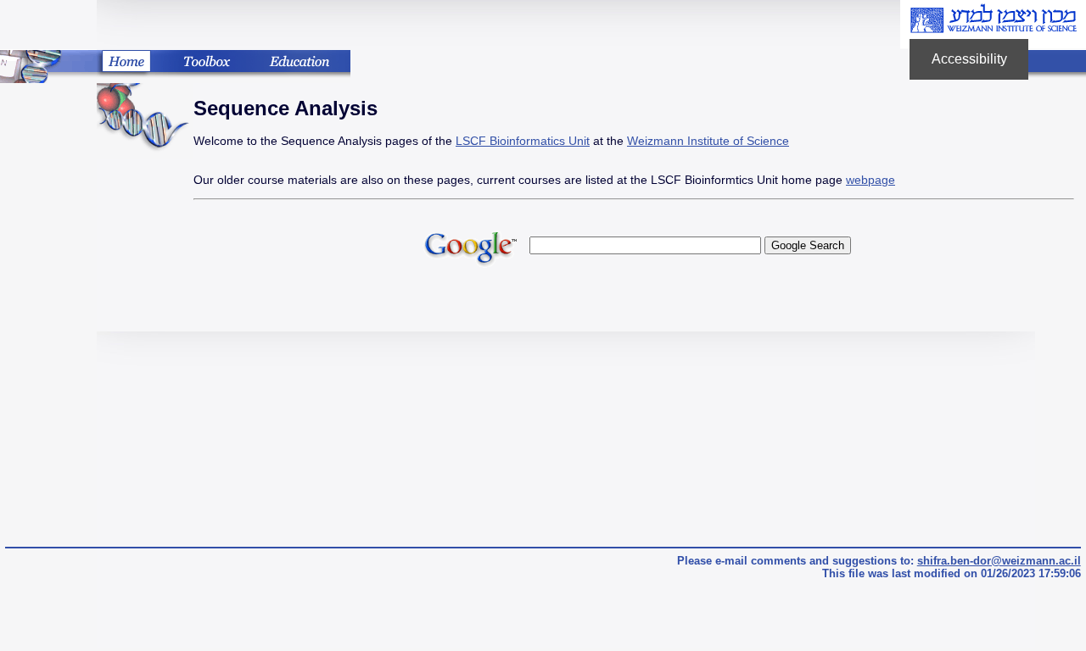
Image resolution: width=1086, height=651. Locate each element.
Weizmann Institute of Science (708, 140)
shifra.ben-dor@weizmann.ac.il (999, 560)
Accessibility (980, 66)
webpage (870, 179)
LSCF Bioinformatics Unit (523, 140)
